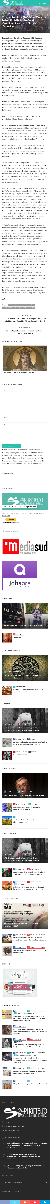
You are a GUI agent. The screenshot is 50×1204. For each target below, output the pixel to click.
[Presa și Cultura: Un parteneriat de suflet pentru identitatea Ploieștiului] (7, 1071)
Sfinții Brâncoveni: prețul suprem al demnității (30, 1084)
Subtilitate (17, 637)
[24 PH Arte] (12, 3)
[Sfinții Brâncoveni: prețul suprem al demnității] (7, 1084)
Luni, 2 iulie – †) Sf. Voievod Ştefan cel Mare (19, 373)
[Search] (38, 3)
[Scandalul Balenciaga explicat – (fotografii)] (25, 615)
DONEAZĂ (6, 516)
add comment (31, 30)
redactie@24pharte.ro (12, 531)
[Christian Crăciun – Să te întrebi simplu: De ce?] (25, 785)
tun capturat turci (26, 307)
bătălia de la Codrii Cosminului (21, 304)
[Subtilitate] (7, 638)
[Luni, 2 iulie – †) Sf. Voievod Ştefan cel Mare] (25, 358)
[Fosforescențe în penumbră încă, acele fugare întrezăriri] (7, 690)
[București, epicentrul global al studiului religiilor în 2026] (25, 916)
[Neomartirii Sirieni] (7, 755)
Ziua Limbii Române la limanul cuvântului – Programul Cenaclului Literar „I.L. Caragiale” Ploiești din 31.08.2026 (30, 1018)
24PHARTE (9, 30)
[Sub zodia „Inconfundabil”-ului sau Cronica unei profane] (7, 951)
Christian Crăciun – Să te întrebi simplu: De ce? (24, 795)
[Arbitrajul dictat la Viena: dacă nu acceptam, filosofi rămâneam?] (7, 820)
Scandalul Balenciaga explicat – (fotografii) (23, 625)
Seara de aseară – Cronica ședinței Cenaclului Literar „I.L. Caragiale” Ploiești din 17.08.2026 (30, 1060)
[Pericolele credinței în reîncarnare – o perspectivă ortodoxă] (7, 807)
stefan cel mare (10, 307)
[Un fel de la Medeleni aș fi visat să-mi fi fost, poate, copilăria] (25, 668)
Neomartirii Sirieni (20, 755)
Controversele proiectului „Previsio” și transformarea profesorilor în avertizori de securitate (30, 1032)
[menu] (44, 2)
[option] (25, 360)
